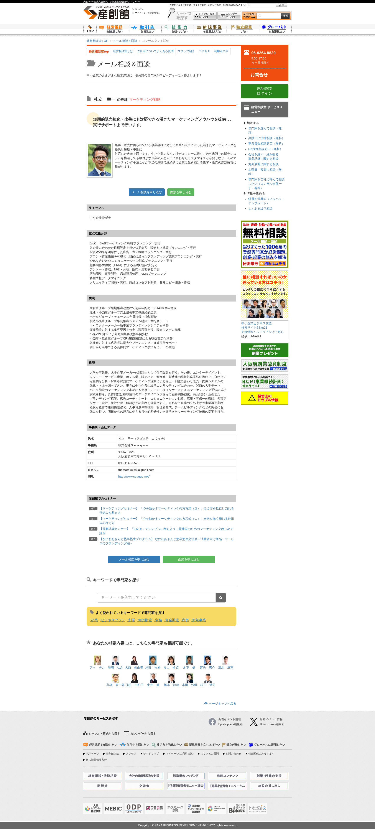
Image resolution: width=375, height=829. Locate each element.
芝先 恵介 (207, 667)
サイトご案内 (199, 5)
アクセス (187, 5)
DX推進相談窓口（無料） (265, 149)
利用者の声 (221, 51)
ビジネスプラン (113, 620)
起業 (94, 620)
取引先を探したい (145, 29)
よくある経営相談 (260, 208)
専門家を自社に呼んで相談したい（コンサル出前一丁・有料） (266, 184)
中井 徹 (153, 685)
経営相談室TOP (97, 41)
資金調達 (172, 620)
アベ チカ (97, 667)
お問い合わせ (214, 5)
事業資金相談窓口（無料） (266, 143)
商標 (185, 620)
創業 (131, 620)
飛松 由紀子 (134, 685)
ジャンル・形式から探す (205, 15)
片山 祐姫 (171, 667)
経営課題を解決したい (112, 29)
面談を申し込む (180, 192)
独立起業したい (243, 29)
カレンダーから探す (229, 15)
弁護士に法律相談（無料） (266, 138)
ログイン (139, 9)
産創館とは (175, 5)
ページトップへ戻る (222, 703)
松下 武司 (207, 685)
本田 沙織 (189, 685)
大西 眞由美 (134, 667)
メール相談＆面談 (125, 41)
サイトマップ (151, 753)
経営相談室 (264, 91)
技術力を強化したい (177, 29)
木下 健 (189, 667)
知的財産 (145, 620)
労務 (158, 620)
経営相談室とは (123, 51)
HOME (89, 29)
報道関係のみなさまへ (234, 5)
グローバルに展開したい (269, 744)
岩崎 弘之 (115, 667)
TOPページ (92, 753)
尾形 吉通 (152, 667)
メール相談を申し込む (147, 192)
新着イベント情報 (271, 719)
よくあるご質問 (210, 753)
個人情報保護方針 (96, 759)
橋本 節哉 (171, 685)
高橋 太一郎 (115, 685)
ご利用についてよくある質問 (155, 51)
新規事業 (199, 620)
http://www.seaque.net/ (134, 476)
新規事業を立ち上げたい (210, 29)
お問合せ (259, 74)
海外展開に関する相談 (263, 164)
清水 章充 (225, 667)
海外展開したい (275, 29)
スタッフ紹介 (186, 51)
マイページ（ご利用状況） (148, 13)
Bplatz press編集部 (272, 724)
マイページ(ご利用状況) (180, 753)
